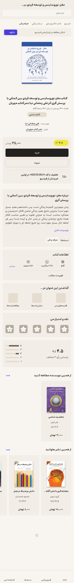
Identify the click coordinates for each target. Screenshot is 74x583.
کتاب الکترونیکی (53, 23)
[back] (69, 5)
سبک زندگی (37, 23)
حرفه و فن (24, 23)
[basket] (13, 5)
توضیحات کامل (61, 230)
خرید (37, 153)
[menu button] (5, 5)
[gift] (37, 89)
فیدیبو (67, 23)
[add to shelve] (61, 298)
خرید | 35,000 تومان (37, 579)
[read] (13, 298)
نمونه (37, 163)
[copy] (8, 177)
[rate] (64, 329)
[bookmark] (45, 89)
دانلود (12, 32)
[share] (28, 89)
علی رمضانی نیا (32, 123)
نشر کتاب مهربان (34, 129)
